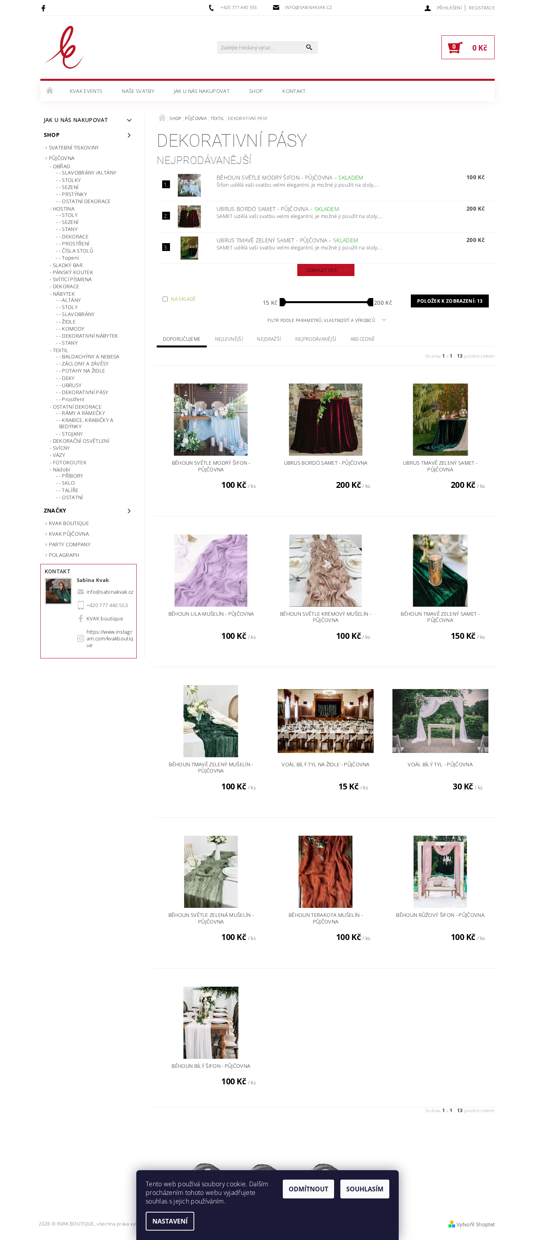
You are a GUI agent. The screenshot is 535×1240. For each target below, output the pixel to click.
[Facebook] (44, 7)
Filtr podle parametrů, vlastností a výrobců (322, 320)
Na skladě (183, 299)
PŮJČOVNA (62, 158)
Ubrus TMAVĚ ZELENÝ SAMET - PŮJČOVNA (287, 240)
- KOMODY (72, 328)
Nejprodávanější (315, 339)
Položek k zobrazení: (450, 301)
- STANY (68, 229)
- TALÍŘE (69, 490)
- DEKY (67, 378)
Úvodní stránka (50, 91)
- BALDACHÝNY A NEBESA (89, 356)
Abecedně (363, 339)
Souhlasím (364, 1189)
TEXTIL (61, 350)
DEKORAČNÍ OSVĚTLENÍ (81, 441)
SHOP (256, 91)
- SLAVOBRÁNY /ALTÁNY (87, 172)
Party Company (69, 544)
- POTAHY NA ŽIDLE (82, 370)
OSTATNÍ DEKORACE (77, 407)
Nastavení (170, 1221)
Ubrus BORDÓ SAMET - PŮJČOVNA (278, 209)
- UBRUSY (70, 385)
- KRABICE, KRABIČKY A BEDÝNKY (86, 423)
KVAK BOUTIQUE (69, 523)
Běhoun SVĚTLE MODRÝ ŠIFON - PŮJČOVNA (290, 177)
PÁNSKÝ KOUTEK (73, 272)
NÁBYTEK (64, 294)
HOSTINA (63, 208)
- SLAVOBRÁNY (77, 314)
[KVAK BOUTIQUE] (63, 51)
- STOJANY (71, 434)
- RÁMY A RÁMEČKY (82, 413)
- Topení (69, 258)
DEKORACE (66, 286)
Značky (55, 510)
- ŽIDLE (67, 321)
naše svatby (138, 91)
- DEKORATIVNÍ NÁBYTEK (88, 336)
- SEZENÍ (69, 187)
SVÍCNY (61, 448)
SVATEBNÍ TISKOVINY (74, 147)
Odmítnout (308, 1189)
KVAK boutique (105, 618)
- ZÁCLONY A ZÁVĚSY (84, 363)
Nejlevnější (229, 339)
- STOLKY (70, 180)
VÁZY (59, 455)
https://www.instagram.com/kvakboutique (110, 638)
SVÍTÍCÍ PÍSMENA (72, 279)
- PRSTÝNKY (73, 194)
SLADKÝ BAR (68, 265)
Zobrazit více (322, 270)
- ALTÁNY (70, 300)
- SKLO (67, 483)
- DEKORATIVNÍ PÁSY (83, 392)
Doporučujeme (182, 339)
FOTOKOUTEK (70, 462)
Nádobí (61, 469)
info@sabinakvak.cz (110, 591)
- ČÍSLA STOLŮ (76, 250)
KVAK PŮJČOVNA (69, 533)
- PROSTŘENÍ (74, 243)
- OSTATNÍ (71, 497)
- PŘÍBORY (71, 476)
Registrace (482, 8)
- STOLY (68, 215)
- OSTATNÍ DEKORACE (85, 201)
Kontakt (293, 91)
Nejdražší (269, 339)
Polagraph (64, 554)
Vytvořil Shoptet (476, 1224)
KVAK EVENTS (86, 91)
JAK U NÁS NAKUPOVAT (202, 91)
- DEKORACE (74, 236)
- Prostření (72, 399)
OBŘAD (61, 166)
